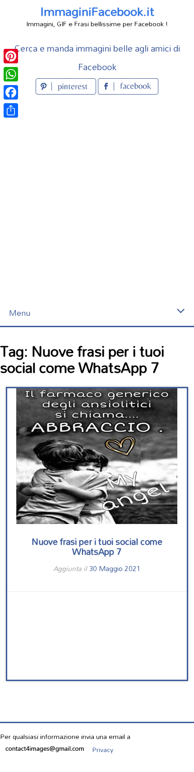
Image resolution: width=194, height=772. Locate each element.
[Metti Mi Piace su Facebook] (128, 92)
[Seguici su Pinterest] (67, 92)
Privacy (102, 749)
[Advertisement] (97, 198)
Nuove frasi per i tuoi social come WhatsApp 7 (97, 546)
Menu (19, 313)
